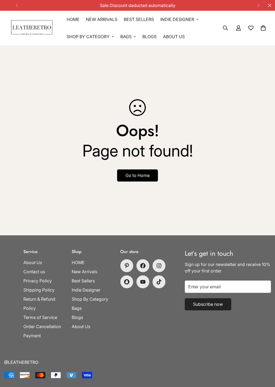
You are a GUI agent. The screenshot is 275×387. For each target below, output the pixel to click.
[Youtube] (142, 281)
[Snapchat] (126, 281)
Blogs (149, 36)
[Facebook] (142, 265)
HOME (73, 19)
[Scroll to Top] (264, 358)
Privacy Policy (37, 280)
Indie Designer (177, 19)
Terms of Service (40, 317)
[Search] (225, 28)
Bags (126, 36)
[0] (263, 28)
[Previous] (17, 5)
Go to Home (137, 175)
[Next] (258, 5)
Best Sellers (139, 19)
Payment (32, 335)
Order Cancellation (42, 326)
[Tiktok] (159, 281)
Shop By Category (88, 36)
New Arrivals (101, 19)
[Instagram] (159, 265)
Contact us (34, 271)
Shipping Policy (39, 290)
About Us (174, 36)
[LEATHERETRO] (31, 28)
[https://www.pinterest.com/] (126, 265)
